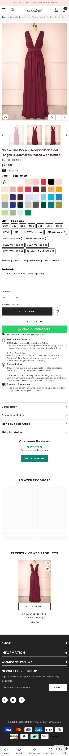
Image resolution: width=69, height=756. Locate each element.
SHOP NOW (52, 3)
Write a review (34, 458)
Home (4, 17)
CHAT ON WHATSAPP (36, 329)
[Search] (13, 10)
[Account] (56, 10)
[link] (57, 311)
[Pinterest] (22, 700)
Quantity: (6, 291)
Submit (58, 687)
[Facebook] (5, 700)
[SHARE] (64, 312)
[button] (58, 117)
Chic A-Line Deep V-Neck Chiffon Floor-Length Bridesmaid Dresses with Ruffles (34, 615)
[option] (34, 71)
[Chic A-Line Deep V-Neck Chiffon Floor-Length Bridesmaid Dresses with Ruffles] (34, 581)
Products (14, 17)
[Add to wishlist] (47, 563)
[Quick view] (47, 568)
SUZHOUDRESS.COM (27, 722)
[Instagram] (13, 700)
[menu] (3, 10)
